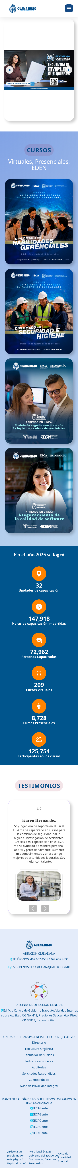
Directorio (39, 1046)
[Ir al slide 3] (35, 116)
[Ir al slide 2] (30, 116)
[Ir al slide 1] (24, 116)
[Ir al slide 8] (54, 116)
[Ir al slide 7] (50, 116)
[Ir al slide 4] (39, 116)
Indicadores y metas (39, 1065)
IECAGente (40, 1112)
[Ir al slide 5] (43, 116)
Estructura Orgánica (39, 1053)
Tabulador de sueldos (39, 1059)
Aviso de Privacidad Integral (39, 1090)
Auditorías (39, 1071)
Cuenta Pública (39, 1084)
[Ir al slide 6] (46, 116)
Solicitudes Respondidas (39, 1077)
